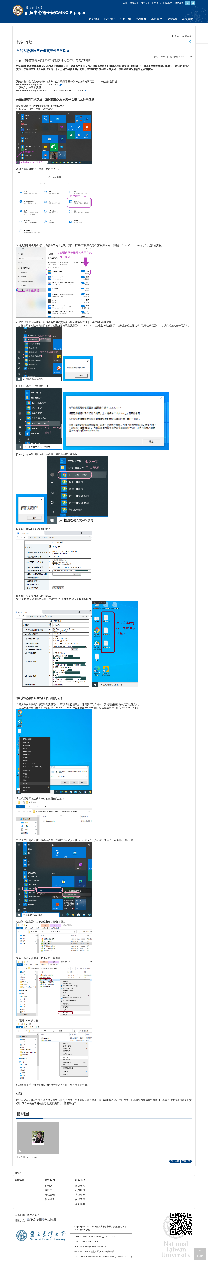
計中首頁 (145, 3)
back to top (200, 1254)
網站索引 (193, 3)
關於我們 (109, 19)
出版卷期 (80, 1185)
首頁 (177, 36)
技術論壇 (172, 19)
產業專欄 (187, 19)
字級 (187, 3)
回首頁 (124, 3)
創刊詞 (48, 1185)
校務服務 (141, 19)
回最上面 (186, 1161)
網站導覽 (179, 3)
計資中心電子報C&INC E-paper (55, 12)
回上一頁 (175, 1161)
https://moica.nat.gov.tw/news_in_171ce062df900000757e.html (50, 90)
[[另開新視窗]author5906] (38, 1138)
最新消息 (94, 19)
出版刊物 (125, 19)
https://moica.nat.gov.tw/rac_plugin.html (37, 84)
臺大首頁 (134, 3)
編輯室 (48, 1190)
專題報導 (156, 19)
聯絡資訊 (156, 3)
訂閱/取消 (167, 3)
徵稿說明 (50, 1194)
